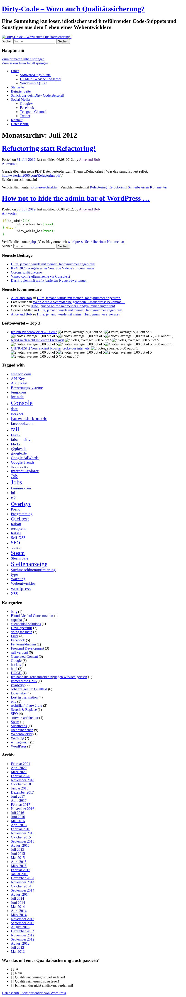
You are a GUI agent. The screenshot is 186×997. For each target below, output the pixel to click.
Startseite (17, 87)
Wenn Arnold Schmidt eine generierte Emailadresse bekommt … (79, 302)
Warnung (18, 579)
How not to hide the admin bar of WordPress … (76, 198)
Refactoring (98, 187)
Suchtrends (19, 726)
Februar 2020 (20, 776)
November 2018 (22, 780)
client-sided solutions (26, 624)
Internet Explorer (25, 471)
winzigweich (20, 742)
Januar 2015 (19, 874)
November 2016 (22, 809)
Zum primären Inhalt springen (23, 59)
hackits (16, 665)
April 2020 (19, 768)
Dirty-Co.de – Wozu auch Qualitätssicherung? (73, 9)
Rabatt (16, 524)
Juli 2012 (17, 947)
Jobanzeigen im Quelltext (29, 689)
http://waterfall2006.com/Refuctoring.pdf (31, 175)
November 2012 (22, 935)
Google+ (26, 103)
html (14, 669)
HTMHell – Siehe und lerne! (40, 79)
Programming (22, 514)
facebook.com (22, 423)
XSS (14, 593)
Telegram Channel (33, 112)
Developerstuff (21, 628)
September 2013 (22, 923)
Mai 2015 (18, 858)
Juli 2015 (17, 849)
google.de (19, 453)
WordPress (18, 746)
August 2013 (20, 927)
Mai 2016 (18, 821)
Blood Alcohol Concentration (32, 616)
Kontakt (16, 120)
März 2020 (19, 772)
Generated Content (24, 656)
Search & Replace (24, 709)
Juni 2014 (18, 902)
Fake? (15, 435)
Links (15, 71)
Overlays (21, 504)
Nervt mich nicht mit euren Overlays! (37, 340)
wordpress (75, 242)
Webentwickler (23, 583)
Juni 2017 (18, 796)
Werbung (17, 738)
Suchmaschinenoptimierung (33, 570)
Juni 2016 (18, 817)
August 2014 (20, 894)
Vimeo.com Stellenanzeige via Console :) (40, 276)
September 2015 (22, 841)
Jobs (16, 482)
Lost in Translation (24, 697)
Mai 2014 (18, 907)
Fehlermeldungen (23, 644)
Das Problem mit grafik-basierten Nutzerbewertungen (49, 280)
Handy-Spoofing (20, 467)
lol (13, 493)
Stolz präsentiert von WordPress (43, 993)
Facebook (27, 108)
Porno (15, 509)
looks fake (18, 693)
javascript (17, 685)
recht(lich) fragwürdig (26, 705)
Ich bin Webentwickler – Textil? (34, 332)
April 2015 (19, 862)
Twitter (25, 116)
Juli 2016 (17, 813)
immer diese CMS (24, 681)
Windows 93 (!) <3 (33, 83)
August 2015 (20, 845)
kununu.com (21, 488)
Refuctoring (116, 187)
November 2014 (22, 882)
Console (22, 402)
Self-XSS (18, 537)
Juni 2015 (18, 853)
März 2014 (19, 915)
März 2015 (19, 866)
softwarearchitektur (44, 187)
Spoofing (16, 548)
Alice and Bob (89, 159)
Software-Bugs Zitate (35, 75)
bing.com (18, 392)
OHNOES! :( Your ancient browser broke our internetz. (50, 348)
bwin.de (17, 397)
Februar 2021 (20, 764)
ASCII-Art (19, 383)
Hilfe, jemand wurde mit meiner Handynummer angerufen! (53, 264)
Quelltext (20, 519)
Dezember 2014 (22, 878)
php (33, 242)
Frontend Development (27, 648)
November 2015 (22, 833)
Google (16, 660)
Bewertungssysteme (27, 388)
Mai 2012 (18, 951)
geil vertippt (19, 652)
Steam (18, 553)
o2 (13, 498)
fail (15, 429)
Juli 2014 (17, 898)
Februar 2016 (20, 829)
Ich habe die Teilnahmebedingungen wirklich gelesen (49, 677)
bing (14, 611)
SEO (15, 542)
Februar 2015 (20, 870)
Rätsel (16, 533)
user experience (22, 730)
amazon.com (21, 374)
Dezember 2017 (22, 792)
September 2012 (22, 939)
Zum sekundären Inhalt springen (25, 63)
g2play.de (19, 449)
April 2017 (19, 800)
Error (14, 636)
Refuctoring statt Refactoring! (49, 148)
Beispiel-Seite (21, 91)
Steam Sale (19, 558)
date (14, 409)
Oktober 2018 (21, 784)
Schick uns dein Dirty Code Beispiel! (37, 95)
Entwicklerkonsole (29, 418)
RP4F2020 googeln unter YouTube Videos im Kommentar (52, 268)
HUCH (16, 673)
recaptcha (19, 528)
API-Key (18, 378)
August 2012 (20, 943)
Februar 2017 (20, 804)
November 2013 (22, 919)
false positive (21, 439)
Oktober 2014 (21, 886)
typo (14, 574)
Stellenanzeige (29, 564)
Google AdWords (25, 458)
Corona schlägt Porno (26, 272)
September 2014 (22, 890)
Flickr (15, 444)
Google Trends (22, 462)
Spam (15, 722)
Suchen (7, 41)
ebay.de (17, 413)
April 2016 (19, 825)
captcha (16, 620)
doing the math (21, 632)
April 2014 (19, 911)
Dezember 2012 (22, 931)
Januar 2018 (19, 788)
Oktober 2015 (21, 837)
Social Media (20, 99)
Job (14, 476)
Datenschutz (20, 124)
